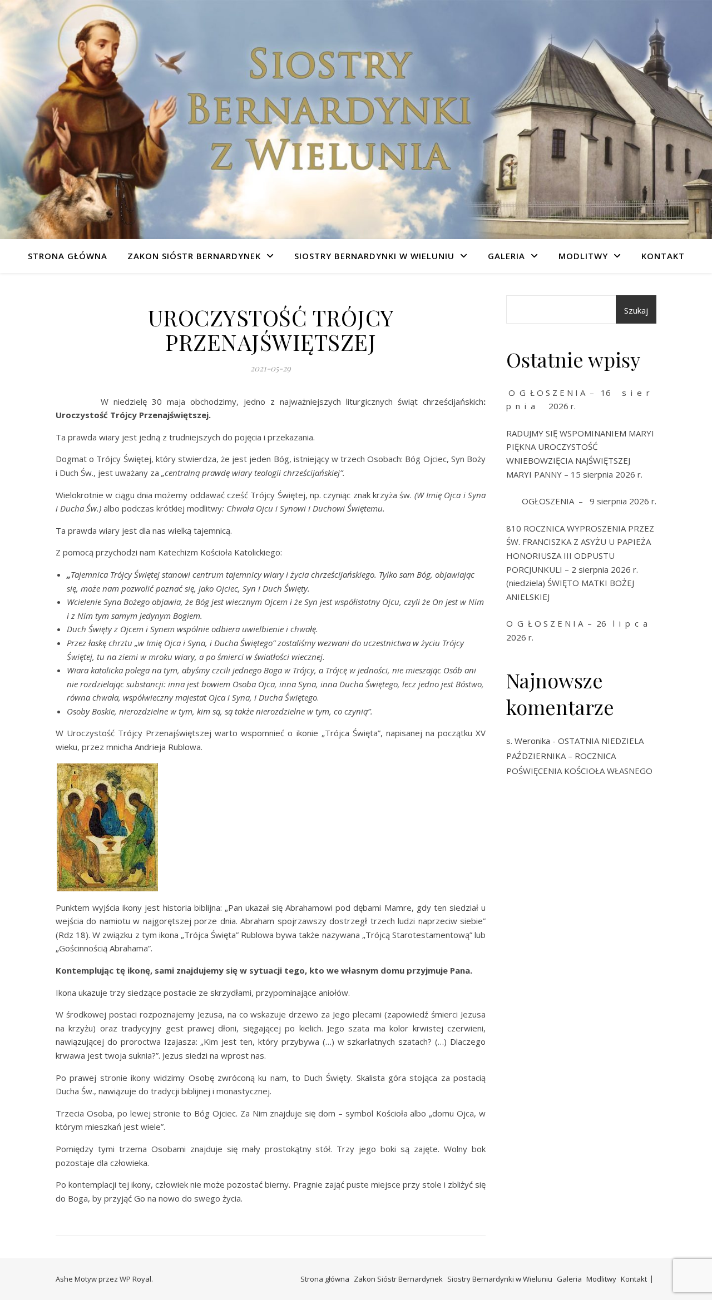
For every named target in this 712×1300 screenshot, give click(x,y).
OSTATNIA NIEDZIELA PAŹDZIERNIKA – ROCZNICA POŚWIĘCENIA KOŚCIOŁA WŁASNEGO (579, 755)
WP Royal (135, 1279)
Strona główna (67, 255)
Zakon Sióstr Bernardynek (194, 255)
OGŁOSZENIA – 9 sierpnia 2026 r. (581, 501)
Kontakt (663, 255)
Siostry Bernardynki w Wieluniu (374, 255)
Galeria (506, 255)
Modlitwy (583, 255)
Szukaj (636, 310)
